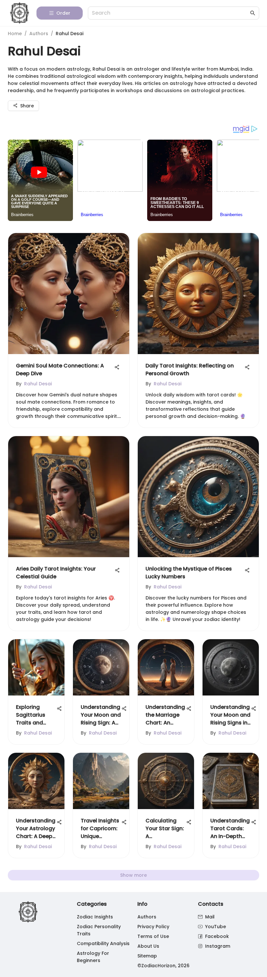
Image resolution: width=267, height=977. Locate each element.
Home (15, 33)
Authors (38, 33)
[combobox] (170, 13)
